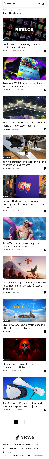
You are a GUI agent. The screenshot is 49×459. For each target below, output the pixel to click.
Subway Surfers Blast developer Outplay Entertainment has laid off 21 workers (24, 204)
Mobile (5, 79)
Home (5, 10)
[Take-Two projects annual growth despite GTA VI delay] (24, 228)
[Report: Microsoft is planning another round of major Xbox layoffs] (24, 107)
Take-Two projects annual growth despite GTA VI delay (22, 245)
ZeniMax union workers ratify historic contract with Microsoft (24, 163)
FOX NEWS (6, 51)
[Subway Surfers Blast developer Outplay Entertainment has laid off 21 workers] (24, 186)
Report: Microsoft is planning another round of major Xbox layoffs (24, 124)
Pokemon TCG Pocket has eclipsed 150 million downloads (23, 85)
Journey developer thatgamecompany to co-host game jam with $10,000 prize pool (24, 285)
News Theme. (39, 455)
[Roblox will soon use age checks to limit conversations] (24, 29)
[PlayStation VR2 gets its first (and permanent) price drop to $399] (24, 388)
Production (7, 157)
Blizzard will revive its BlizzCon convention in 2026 (21, 366)
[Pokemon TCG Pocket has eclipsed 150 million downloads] (24, 68)
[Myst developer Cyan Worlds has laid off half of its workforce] (24, 310)
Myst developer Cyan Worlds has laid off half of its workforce (24, 326)
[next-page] (32, 422)
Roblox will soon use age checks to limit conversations (23, 46)
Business (6, 40)
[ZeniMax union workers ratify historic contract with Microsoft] (24, 147)
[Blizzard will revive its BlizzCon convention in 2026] (24, 349)
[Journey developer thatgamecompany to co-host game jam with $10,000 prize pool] (24, 268)
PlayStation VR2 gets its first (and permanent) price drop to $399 (22, 405)
